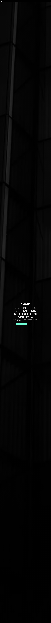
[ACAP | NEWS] (1, 1)
